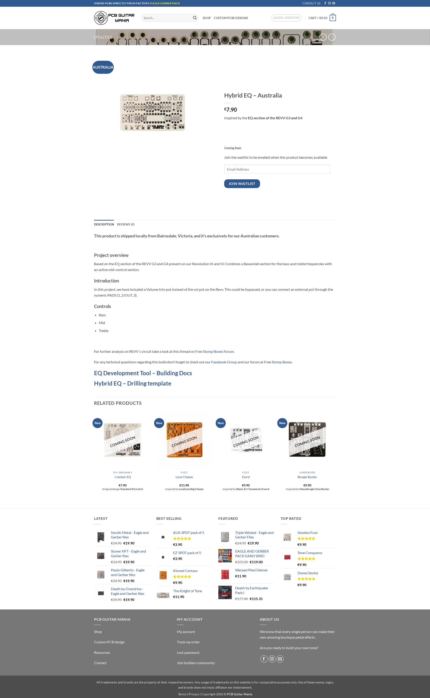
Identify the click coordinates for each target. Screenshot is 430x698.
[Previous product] (331, 37)
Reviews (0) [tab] (126, 224)
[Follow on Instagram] (329, 3)
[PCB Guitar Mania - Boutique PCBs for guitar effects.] (114, 18)
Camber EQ (123, 477)
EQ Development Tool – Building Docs (143, 373)
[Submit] (195, 18)
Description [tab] (104, 224)
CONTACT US (311, 3)
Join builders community (196, 663)
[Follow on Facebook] (325, 3)
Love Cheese (184, 477)
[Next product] (323, 37)
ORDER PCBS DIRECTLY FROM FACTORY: (122, 3)
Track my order (188, 642)
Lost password (188, 652)
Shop (207, 18)
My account (186, 631)
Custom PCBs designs (231, 18)
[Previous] (94, 459)
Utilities (103, 37)
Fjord (246, 477)
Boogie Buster (307, 477)
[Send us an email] (333, 3)
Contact (100, 663)
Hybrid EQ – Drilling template (132, 383)
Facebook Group (224, 362)
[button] (286, 18)
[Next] (335, 459)
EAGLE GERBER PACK (165, 3)
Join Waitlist (242, 184)
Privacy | (195, 694)
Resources (102, 652)
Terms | (183, 694)
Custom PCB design (109, 642)
